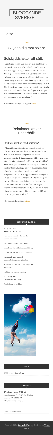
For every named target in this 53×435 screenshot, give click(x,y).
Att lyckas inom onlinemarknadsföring (12, 230)
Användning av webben (13, 284)
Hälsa (26, 43)
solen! (34, 103)
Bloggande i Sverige (25, 425)
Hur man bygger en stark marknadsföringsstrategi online (16, 258)
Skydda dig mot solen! (26, 48)
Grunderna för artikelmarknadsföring (18, 248)
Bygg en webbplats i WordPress (16, 243)
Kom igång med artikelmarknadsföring (12, 278)
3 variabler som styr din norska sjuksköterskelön (16, 237)
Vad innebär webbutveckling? (15, 272)
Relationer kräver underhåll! (26, 131)
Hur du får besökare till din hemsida (18, 252)
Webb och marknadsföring (14, 373)
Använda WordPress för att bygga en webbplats (18, 266)
